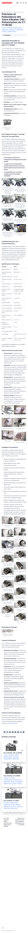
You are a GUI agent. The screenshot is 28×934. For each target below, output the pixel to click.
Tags (3, 928)
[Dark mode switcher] (23, 2)
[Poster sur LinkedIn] (4, 732)
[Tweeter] (7, 732)
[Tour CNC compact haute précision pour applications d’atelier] (14, 751)
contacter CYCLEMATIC (11, 723)
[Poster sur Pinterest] (15, 732)
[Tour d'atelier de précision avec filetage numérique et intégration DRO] (14, 800)
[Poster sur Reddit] (13, 732)
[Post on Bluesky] (10, 732)
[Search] (21, 2)
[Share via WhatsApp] (21, 732)
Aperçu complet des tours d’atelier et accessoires (13, 12)
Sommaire (7, 35)
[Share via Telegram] (23, 732)
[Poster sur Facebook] (18, 732)
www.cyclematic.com (10, 930)
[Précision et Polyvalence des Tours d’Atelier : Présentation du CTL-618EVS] (14, 775)
